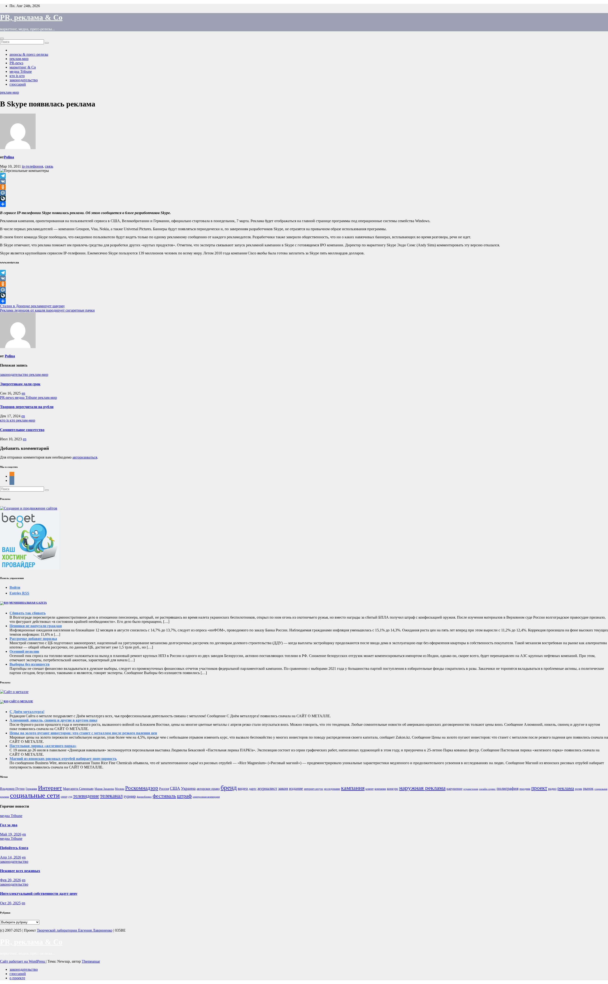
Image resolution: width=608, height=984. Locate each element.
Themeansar (91, 961)
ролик (578, 789)
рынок (588, 788)
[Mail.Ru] (304, 193)
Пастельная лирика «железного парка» (43, 746)
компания (380, 789)
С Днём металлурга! (27, 712)
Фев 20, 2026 (10, 880)
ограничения (470, 789)
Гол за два (8, 825)
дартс (252, 789)
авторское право (208, 789)
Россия (164, 789)
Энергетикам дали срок (20, 384)
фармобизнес (144, 796)
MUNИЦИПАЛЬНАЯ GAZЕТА (28, 602)
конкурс (392, 789)
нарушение (454, 789)
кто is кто (17, 76)
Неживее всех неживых (20, 871)
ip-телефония (32, 166)
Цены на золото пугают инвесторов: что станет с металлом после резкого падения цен (83, 733)
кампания (353, 788)
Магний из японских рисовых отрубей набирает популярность (63, 759)
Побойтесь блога (14, 848)
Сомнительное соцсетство (22, 430)
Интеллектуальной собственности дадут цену (38, 894)
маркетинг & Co (23, 67)
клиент (370, 789)
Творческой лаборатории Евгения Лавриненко (74, 930)
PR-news (16, 63)
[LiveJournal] (304, 198)
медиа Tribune (21, 71)
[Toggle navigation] (2, 38)
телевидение (86, 796)
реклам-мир (19, 59)
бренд (229, 787)
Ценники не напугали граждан (36, 626)
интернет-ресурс (313, 789)
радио (552, 789)
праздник (524, 789)
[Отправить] (304, 204)
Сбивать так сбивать (28, 613)
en (23, 393)
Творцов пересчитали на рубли (26, 407)
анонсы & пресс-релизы (29, 54)
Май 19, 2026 (10, 834)
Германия (31, 789)
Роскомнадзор (141, 788)
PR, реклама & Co (31, 17)
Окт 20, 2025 (10, 903)
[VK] (304, 181)
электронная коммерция (206, 796)
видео (243, 788)
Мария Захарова (104, 789)
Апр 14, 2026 (10, 857)
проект (539, 788)
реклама (565, 788)
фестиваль (164, 796)
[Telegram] (304, 176)
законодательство (24, 80)
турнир (130, 796)
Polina (9, 157)
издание (296, 788)
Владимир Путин (12, 789)
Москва (119, 789)
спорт (64, 796)
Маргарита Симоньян (78, 789)
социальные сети (35, 795)
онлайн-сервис (487, 789)
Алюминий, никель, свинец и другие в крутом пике (53, 720)
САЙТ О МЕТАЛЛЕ (21, 701)
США (175, 788)
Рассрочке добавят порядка (33, 639)
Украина (188, 788)
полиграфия (507, 788)
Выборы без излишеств (30, 664)
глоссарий (18, 84)
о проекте (17, 978)
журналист (267, 788)
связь (49, 166)
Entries (19, 593)
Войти (15, 587)
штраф (184, 796)
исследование (332, 789)
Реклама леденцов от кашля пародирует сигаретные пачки (47, 310)
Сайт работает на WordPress (23, 961)
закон (283, 788)
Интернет (50, 788)
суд (70, 796)
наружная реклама (422, 788)
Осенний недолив (24, 651)
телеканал (111, 796)
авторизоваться (84, 457)
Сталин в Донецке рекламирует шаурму (32, 306)
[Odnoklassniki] (304, 187)
